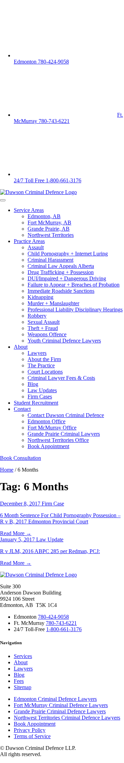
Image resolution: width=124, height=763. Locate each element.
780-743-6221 (61, 623)
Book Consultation (20, 458)
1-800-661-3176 (64, 629)
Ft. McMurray (68, 118)
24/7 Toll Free (47, 180)
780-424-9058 (53, 617)
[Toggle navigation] (3, 200)
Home (6, 470)
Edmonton (41, 62)
